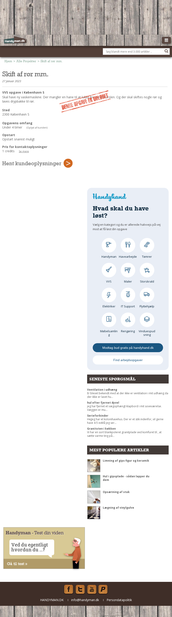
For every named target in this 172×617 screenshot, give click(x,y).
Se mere (24, 151)
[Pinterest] (103, 589)
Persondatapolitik (119, 600)
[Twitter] (80, 589)
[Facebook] (68, 589)
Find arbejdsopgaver (128, 360)
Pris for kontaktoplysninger (24, 147)
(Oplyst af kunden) (36, 127)
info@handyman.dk (85, 600)
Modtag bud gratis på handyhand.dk (128, 347)
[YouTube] (91, 589)
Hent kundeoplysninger (31, 163)
